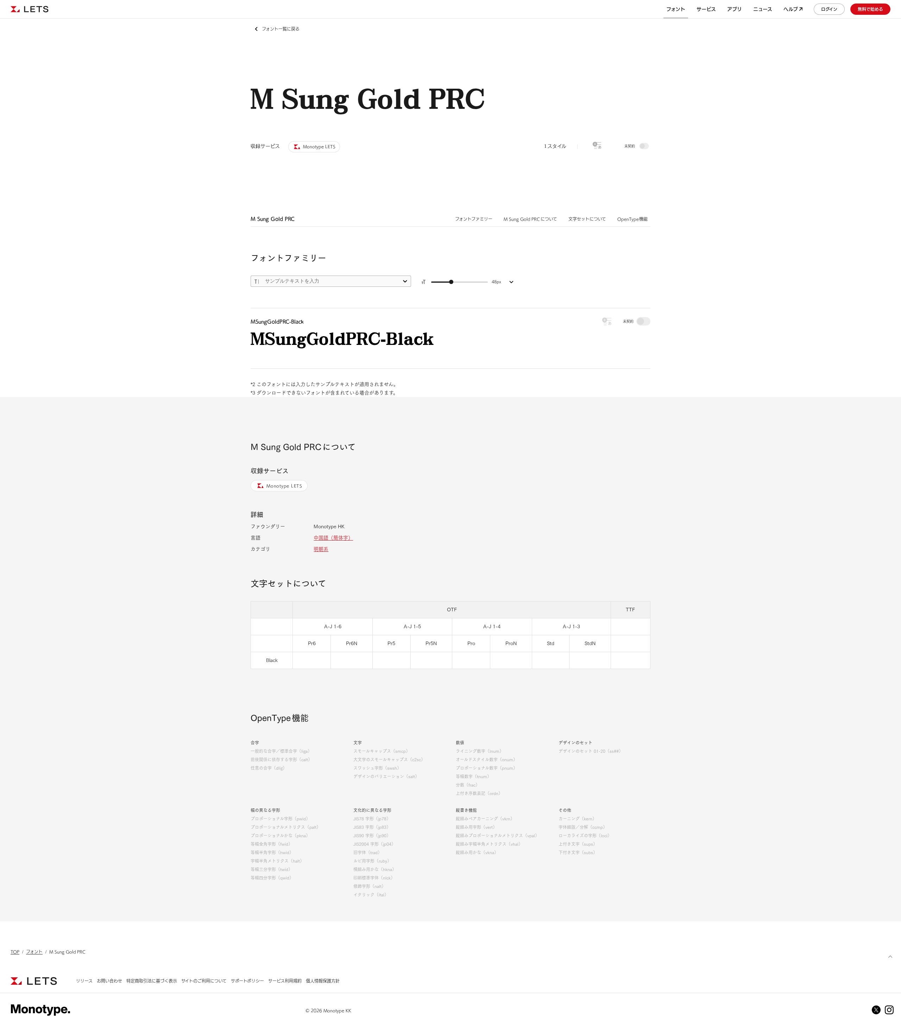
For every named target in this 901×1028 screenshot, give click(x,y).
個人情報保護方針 (323, 981)
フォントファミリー (473, 219)
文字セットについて (587, 219)
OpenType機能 (632, 219)
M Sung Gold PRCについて (530, 219)
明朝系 (321, 549)
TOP (15, 952)
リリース (84, 981)
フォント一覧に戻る (281, 29)
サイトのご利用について (204, 981)
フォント (34, 952)
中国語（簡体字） (333, 537)
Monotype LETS (284, 486)
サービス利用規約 (285, 981)
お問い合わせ (109, 981)
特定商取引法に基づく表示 (151, 981)
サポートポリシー (247, 981)
